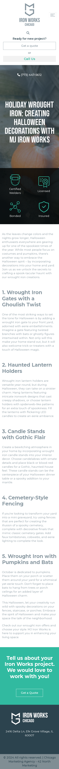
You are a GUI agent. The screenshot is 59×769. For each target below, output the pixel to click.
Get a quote (29, 45)
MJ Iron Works (38, 629)
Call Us (29, 59)
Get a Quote (29, 692)
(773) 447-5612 (31, 74)
